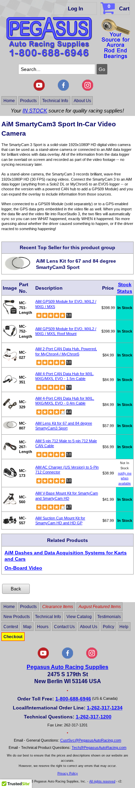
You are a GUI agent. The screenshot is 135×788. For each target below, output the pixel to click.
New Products (16, 616)
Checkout (12, 636)
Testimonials (109, 616)
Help (123, 626)
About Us (82, 100)
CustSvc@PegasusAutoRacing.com (90, 740)
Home (9, 100)
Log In (75, 8)
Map (27, 626)
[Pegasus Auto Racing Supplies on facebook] (63, 89)
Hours (42, 626)
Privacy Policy (67, 773)
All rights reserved (102, 781)
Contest (10, 626)
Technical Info (55, 100)
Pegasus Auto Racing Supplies (67, 667)
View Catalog (79, 616)
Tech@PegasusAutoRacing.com (99, 747)
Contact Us (64, 626)
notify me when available (125, 478)
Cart (118, 7)
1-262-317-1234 (105, 707)
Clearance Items (57, 606)
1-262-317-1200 (93, 716)
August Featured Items (100, 606)
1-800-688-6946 (73, 698)
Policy (108, 626)
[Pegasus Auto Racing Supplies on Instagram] (87, 89)
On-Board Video (23, 568)
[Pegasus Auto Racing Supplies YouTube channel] (39, 89)
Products (28, 100)
